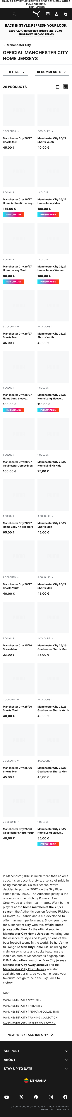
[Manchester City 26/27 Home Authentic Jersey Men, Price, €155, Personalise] (19, 186)
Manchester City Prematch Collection (31, 1011)
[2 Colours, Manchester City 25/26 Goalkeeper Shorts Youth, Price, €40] (53, 690)
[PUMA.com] (36, 14)
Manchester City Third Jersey (24, 969)
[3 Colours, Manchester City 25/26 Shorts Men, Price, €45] (19, 751)
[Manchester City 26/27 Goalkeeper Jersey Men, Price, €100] (19, 445)
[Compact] (57, 87)
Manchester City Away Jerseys (25, 965)
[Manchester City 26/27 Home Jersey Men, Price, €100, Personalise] (53, 186)
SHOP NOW (25, 34)
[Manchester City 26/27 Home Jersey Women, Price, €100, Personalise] (53, 253)
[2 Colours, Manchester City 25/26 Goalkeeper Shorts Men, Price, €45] (53, 629)
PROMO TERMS (44, 34)
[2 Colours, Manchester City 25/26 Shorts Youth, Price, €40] (19, 690)
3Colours (9, 131)
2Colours (43, 131)
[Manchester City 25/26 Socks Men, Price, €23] (19, 629)
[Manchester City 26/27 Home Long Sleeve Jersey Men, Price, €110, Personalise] (53, 381)
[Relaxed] (65, 87)
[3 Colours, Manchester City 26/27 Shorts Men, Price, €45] (19, 122)
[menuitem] (6, 1097)
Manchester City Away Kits (22, 999)
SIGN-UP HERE (37, 7)
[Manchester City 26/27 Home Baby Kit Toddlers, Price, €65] (19, 507)
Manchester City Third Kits (22, 1005)
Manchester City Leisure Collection (29, 1023)
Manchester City (19, 45)
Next (6, 993)
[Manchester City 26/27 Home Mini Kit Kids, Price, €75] (53, 445)
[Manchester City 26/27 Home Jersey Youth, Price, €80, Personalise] (19, 253)
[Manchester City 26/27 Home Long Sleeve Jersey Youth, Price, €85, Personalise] (53, 815)
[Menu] (6, 14)
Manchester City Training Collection (30, 1017)
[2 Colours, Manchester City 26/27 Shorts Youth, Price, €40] (53, 122)
